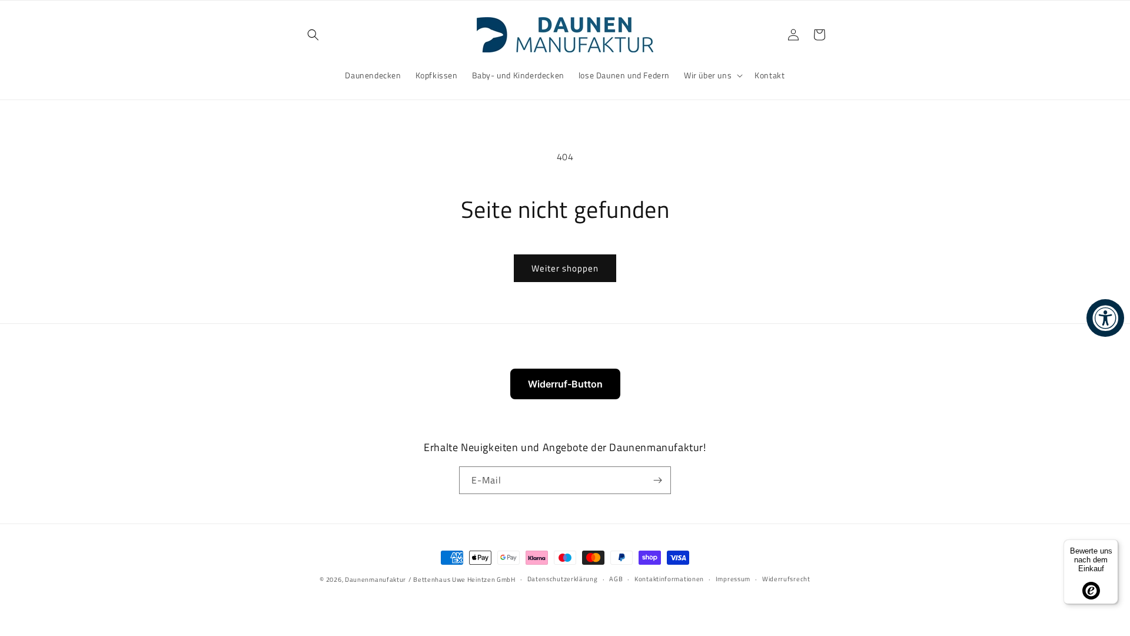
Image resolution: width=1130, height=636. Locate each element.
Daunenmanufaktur (375, 579)
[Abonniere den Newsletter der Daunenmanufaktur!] (657, 480)
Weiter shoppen (565, 268)
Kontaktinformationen (669, 579)
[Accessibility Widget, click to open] (1105, 318)
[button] (313, 35)
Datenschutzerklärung (562, 579)
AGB (616, 579)
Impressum (733, 579)
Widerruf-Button (565, 384)
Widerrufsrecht (786, 579)
